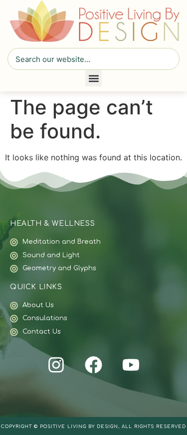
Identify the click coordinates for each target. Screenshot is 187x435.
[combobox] (93, 59)
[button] (93, 78)
